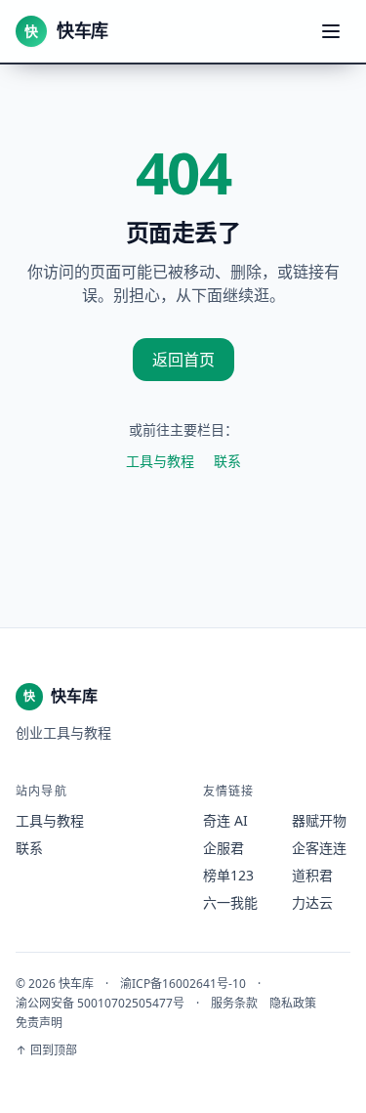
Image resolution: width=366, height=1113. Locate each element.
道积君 (312, 875)
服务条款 (234, 1003)
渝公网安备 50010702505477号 (100, 1003)
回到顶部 (46, 1050)
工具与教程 (160, 460)
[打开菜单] (330, 31)
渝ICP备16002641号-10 (183, 984)
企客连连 (319, 847)
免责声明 (39, 1023)
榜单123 (228, 875)
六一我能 (230, 902)
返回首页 (183, 359)
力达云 (312, 902)
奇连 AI (225, 820)
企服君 (223, 847)
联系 (227, 460)
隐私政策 (292, 1003)
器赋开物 (319, 820)
